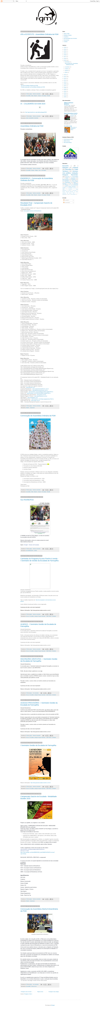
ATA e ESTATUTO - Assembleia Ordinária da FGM (39, 34)
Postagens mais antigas (54, 991)
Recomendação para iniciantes (70, 38)
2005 (65, 89)
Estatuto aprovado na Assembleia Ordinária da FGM (33, 87)
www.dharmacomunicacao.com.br (40, 390)
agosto (66, 70)
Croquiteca (66, 36)
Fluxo (40, 170)
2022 (65, 51)
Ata (70, 183)
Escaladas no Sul (68, 126)
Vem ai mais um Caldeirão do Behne (74, 128)
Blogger (53, 1005)
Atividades (76, 183)
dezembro (67, 61)
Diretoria (73, 178)
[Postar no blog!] (47, 94)
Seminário (54, 616)
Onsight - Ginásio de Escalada (31, 544)
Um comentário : (36, 984)
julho (66, 72)
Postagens (66, 200)
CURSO (35, 550)
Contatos (66, 41)
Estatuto (39, 95)
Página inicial (40, 991)
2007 (65, 85)
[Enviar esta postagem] (43, 93)
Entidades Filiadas (68, 35)
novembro (67, 67)
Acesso (68, 176)
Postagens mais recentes (26, 991)
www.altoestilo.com (30, 387)
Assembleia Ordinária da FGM (31, 126)
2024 (65, 49)
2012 (65, 78)
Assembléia (28, 95)
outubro (67, 68)
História (75, 167)
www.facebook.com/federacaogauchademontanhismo (32, 849)
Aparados (64, 183)
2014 (65, 74)
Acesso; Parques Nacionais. (70, 186)
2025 (65, 47)
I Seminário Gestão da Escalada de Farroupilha (38, 745)
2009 (65, 84)
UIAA (63, 189)
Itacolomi (74, 190)
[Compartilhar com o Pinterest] (52, 94)
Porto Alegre (44, 95)
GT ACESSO (65, 181)
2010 (65, 82)
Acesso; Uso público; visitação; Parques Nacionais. (36, 616)
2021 (65, 53)
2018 (65, 54)
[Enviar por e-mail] (45, 94)
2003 (65, 93)
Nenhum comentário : (37, 93)
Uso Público (73, 194)
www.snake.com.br (35, 400)
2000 (65, 96)
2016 (65, 58)
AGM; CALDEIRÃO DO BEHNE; (32, 118)
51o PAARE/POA (27, 500)
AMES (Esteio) (67, 141)
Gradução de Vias (72, 187)
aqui (48, 464)
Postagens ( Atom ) (28, 994)
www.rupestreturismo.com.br (40, 396)
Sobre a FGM (66, 33)
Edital (32, 95)
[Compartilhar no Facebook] (50, 94)
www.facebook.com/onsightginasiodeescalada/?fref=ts (41, 391)
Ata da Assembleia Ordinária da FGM (29, 85)
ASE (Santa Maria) (68, 142)
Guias (70, 190)
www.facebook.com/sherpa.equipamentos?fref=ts (42, 399)
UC (68, 194)
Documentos (66, 40)
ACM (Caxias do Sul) (68, 139)
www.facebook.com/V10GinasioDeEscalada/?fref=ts (39, 393)
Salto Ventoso (49, 616)
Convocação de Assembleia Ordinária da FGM (37, 416)
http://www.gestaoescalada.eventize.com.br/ (41, 782)
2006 (65, 87)
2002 (65, 95)
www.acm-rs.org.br (24, 850)
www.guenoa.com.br (41, 394)
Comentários (67, 202)
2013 (65, 76)
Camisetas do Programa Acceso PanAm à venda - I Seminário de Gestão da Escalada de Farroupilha (39, 560)
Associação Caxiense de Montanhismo (32, 210)
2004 (65, 91)
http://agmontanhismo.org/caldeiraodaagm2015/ (36, 112)
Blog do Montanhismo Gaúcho (70, 113)
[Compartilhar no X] (49, 94)
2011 (65, 80)
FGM (66, 178)
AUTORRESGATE (29, 550)
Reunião (48, 95)
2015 (65, 60)
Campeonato (32, 407)
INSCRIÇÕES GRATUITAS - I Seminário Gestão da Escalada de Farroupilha (38, 660)
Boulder (27, 407)
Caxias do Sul (33, 986)
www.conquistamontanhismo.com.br (40, 388)
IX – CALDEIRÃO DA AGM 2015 (32, 104)
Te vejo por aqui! (67, 105)
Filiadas (36, 170)
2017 (65, 56)
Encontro (66, 166)
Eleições (35, 95)
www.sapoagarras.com (33, 397)
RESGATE (64, 194)
